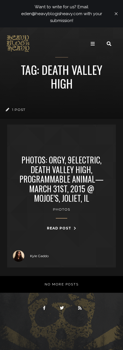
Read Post (59, 228)
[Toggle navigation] (93, 44)
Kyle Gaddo (39, 256)
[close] (116, 13)
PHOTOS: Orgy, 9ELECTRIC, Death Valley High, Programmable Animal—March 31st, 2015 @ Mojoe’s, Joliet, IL (61, 179)
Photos (61, 209)
